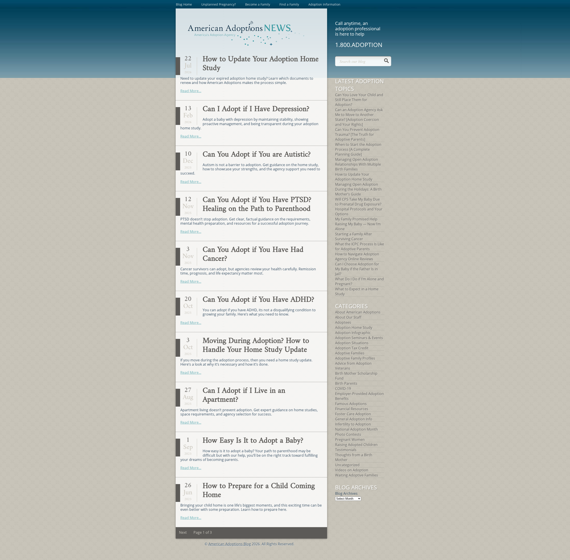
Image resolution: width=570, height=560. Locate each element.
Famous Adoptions (351, 403)
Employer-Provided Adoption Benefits (359, 396)
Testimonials (345, 449)
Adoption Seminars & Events (359, 337)
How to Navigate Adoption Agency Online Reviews (357, 256)
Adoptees (343, 322)
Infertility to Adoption (353, 424)
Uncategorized (347, 464)
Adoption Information (324, 4)
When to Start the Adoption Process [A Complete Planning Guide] (358, 149)
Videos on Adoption (351, 470)
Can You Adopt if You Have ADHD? (258, 300)
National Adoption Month (356, 429)
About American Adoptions (358, 312)
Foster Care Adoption (353, 413)
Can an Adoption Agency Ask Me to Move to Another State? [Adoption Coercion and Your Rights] (359, 117)
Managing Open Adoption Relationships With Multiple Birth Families (358, 164)
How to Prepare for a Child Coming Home (259, 490)
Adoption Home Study (353, 327)
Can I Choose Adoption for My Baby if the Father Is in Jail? (357, 269)
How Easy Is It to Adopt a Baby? (253, 441)
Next (183, 532)
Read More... (190, 90)
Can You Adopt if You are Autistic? (257, 154)
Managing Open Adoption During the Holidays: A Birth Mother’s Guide (358, 189)
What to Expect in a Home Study (357, 291)
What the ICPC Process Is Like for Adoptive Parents (359, 246)
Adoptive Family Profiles (355, 358)
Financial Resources (351, 408)
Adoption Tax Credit (351, 348)
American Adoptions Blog (229, 544)
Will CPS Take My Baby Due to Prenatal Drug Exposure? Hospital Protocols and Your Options (359, 206)
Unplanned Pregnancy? (218, 4)
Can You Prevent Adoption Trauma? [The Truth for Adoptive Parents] (357, 134)
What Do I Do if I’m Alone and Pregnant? (359, 281)
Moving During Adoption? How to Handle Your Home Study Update (256, 345)
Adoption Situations (351, 342)
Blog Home (184, 4)
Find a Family (289, 4)
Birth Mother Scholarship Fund (356, 376)
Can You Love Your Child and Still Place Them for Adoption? (359, 99)
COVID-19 (343, 388)
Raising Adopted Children (356, 444)
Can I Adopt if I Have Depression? (256, 109)
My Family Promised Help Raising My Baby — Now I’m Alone (358, 224)
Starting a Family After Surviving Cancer (353, 236)
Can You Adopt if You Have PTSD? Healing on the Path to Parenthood (257, 204)
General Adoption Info (353, 419)
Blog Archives (346, 493)
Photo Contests (348, 434)
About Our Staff (348, 317)
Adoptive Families (349, 353)
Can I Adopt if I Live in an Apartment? (244, 395)
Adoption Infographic (353, 332)
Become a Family (257, 4)
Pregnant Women (350, 439)
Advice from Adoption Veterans (353, 366)
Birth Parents (346, 383)
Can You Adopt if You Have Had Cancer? (253, 254)
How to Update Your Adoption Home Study (261, 64)
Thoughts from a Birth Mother (353, 457)
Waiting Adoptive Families (356, 475)
